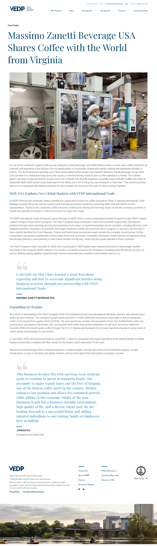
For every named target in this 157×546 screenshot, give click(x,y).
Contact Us (133, 4)
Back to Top (140, 478)
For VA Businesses (91, 4)
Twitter (84, 488)
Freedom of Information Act (33, 492)
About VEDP (83, 475)
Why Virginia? (56, 11)
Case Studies (13, 25)
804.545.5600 (143, 4)
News (101, 4)
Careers (81, 480)
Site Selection (105, 11)
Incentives (122, 11)
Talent (71, 11)
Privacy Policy (15, 492)
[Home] (22, 9)
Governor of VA (107, 480)
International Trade (140, 11)
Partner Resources (109, 471)
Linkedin (79, 488)
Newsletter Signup (86, 484)
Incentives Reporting (110, 475)
